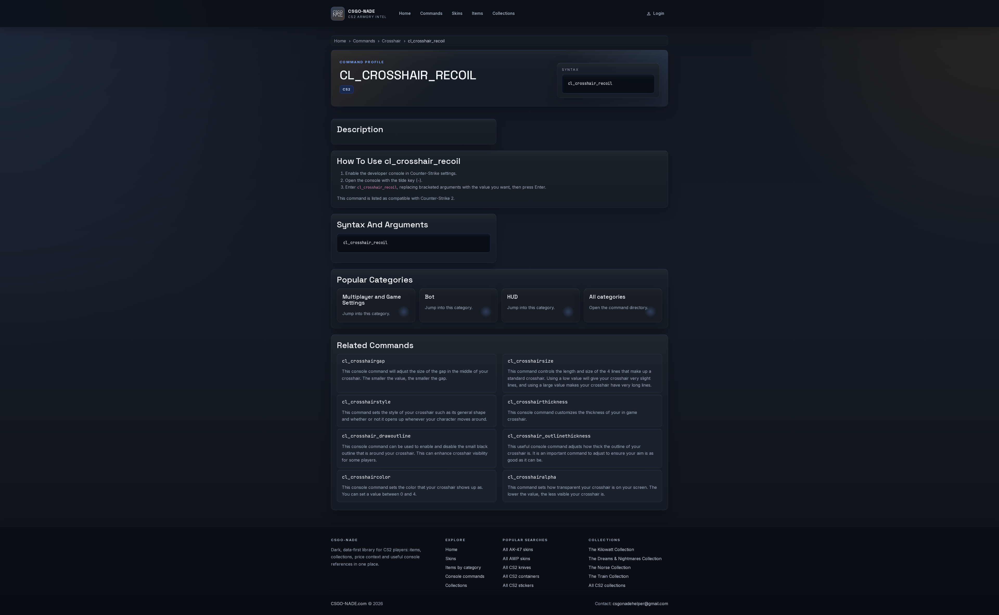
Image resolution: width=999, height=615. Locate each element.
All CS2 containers (521, 576)
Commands (431, 13)
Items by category (463, 567)
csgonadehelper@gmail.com (640, 603)
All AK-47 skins (518, 549)
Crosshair (391, 40)
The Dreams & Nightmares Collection (625, 558)
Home (405, 13)
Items (477, 13)
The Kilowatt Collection (611, 549)
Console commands (464, 576)
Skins (457, 13)
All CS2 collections (606, 585)
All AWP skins (516, 558)
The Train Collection (608, 576)
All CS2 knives (517, 567)
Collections (503, 13)
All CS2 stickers (518, 585)
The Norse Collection (609, 567)
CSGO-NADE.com (349, 603)
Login (658, 13)
